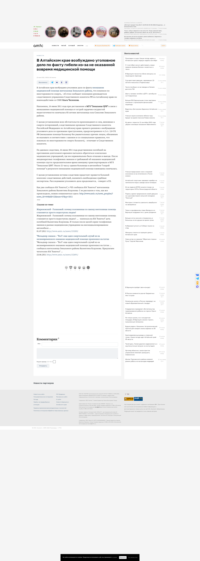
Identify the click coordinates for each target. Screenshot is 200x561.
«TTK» (60, 428)
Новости (55, 45)
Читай (63, 45)
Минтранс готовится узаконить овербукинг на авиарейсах (141, 203)
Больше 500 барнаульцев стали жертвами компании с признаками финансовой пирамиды (140, 102)
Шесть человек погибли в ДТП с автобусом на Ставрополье (140, 95)
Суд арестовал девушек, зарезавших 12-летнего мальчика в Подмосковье (139, 81)
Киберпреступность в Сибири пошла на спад (139, 227)
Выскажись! (43, 82)
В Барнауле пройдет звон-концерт (137, 287)
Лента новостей (131, 53)
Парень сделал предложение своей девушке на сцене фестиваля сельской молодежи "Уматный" (141, 196)
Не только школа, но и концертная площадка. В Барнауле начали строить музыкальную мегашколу (139, 320)
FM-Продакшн (60, 394)
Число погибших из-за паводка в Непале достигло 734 (139, 88)
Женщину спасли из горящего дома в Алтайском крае (138, 233)
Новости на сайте (39, 394)
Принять (123, 557)
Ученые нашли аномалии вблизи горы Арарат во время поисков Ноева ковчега (140, 117)
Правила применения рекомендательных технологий (50, 408)
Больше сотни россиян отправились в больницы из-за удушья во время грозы (139, 219)
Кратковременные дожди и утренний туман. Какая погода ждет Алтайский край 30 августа (140, 337)
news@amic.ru (98, 407)
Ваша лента (134, 45)
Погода (36, 399)
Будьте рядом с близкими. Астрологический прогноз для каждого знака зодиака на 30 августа (141, 328)
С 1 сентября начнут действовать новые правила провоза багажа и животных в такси (139, 67)
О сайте (58, 399)
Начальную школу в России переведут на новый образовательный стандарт (140, 302)
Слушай (71, 45)
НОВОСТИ (40, 55)
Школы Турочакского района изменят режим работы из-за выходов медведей (139, 360)
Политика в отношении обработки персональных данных (51, 410)
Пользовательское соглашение (43, 397)
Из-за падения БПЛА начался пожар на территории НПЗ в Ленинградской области (141, 188)
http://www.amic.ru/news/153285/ (62, 231)
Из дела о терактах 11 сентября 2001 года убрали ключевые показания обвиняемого (140, 123)
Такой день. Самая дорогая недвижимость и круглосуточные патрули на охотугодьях (141, 345)
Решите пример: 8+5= (45, 361)
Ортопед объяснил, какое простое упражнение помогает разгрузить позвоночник (137, 353)
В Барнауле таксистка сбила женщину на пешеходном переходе (140, 75)
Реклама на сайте (61, 397)
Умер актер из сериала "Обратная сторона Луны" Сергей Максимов (140, 240)
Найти (163, 45)
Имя (39, 343)
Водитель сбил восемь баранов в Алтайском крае (141, 110)
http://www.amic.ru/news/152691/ (62, 254)
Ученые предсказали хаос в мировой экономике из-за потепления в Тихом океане (138, 174)
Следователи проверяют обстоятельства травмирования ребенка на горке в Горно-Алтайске (140, 311)
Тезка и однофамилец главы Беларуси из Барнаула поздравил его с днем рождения (140, 211)
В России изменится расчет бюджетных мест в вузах (139, 294)
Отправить (43, 366)
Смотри (80, 45)
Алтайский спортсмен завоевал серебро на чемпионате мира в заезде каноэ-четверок (141, 181)
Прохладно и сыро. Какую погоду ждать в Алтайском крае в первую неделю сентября (141, 59)
